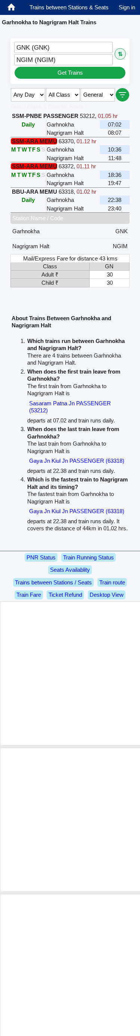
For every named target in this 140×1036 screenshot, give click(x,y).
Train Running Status (88, 557)
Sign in (127, 7)
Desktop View (107, 595)
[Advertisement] (70, 673)
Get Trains (70, 72)
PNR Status (41, 557)
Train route (112, 582)
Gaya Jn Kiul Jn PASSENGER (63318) (76, 461)
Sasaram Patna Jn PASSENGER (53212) (70, 407)
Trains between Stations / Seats (53, 582)
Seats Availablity (70, 570)
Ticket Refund (65, 595)
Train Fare (28, 595)
